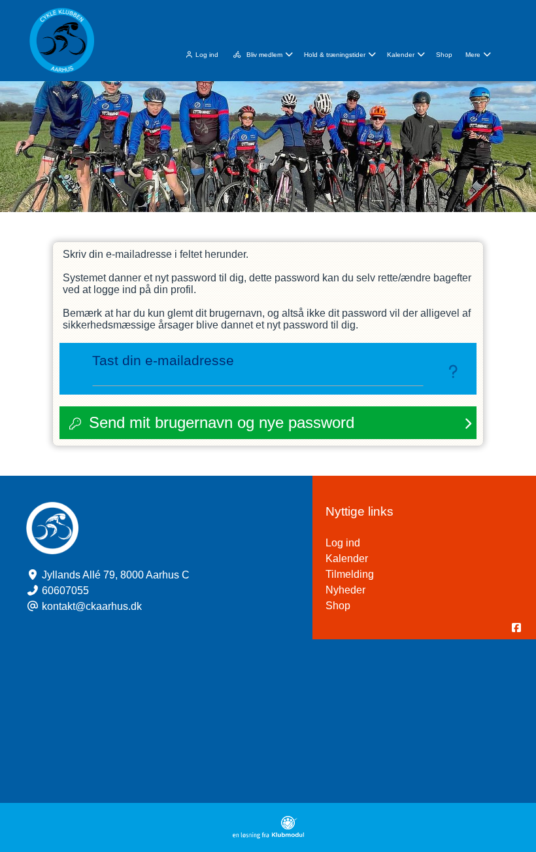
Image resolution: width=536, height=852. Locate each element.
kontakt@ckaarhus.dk (92, 606)
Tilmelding (350, 574)
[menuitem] (201, 53)
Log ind (206, 54)
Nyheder (345, 589)
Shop (338, 605)
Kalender (347, 558)
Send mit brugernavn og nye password (221, 422)
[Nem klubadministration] (268, 835)
